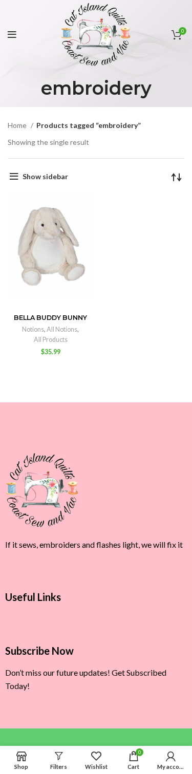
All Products (51, 339)
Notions (33, 329)
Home (18, 125)
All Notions (62, 329)
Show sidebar (45, 176)
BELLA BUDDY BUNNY (50, 317)
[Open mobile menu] (12, 35)
